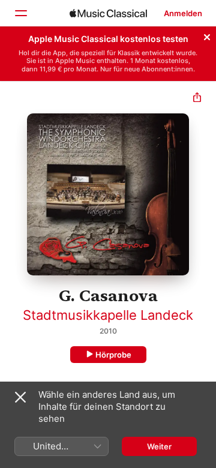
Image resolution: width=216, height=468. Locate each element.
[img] (108, 13)
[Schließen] (207, 35)
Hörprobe (113, 354)
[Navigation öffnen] (20, 13)
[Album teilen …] (197, 98)
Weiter (159, 446)
